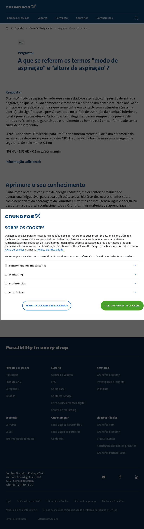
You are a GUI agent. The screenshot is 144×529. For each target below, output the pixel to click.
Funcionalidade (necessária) (27, 265)
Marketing (16, 274)
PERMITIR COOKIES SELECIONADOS (46, 305)
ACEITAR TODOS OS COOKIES (122, 305)
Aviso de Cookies (14, 249)
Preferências (17, 283)
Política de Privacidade (50, 249)
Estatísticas (16, 292)
